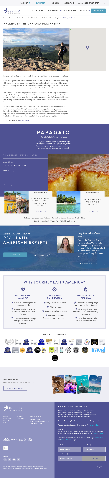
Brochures (54, 3)
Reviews (5, 423)
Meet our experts (41, 255)
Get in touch (15, 255)
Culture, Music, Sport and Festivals (37, 218)
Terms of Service (66, 439)
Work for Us (6, 421)
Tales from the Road (41, 221)
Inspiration (69, 3)
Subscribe (94, 458)
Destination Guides (59, 218)
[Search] (104, 3)
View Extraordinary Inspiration (20, 155)
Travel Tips (54, 221)
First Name (63, 445)
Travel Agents (35, 416)
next (11, 184)
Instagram (18, 459)
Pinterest (9, 459)
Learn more (7, 171)
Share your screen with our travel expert (39, 423)
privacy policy (94, 425)
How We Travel (69, 11)
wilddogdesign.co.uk (101, 467)
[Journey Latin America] (11, 11)
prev (4, 184)
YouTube (14, 459)
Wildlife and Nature (67, 221)
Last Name (87, 445)
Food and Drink (73, 218)
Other (83, 218)
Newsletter (40, 3)
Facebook (5, 459)
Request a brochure (15, 388)
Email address (64, 454)
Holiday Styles (53, 11)
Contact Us (98, 10)
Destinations (37, 11)
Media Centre (35, 419)
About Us (83, 11)
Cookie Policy (20, 418)
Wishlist (24, 3)
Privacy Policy (7, 418)
